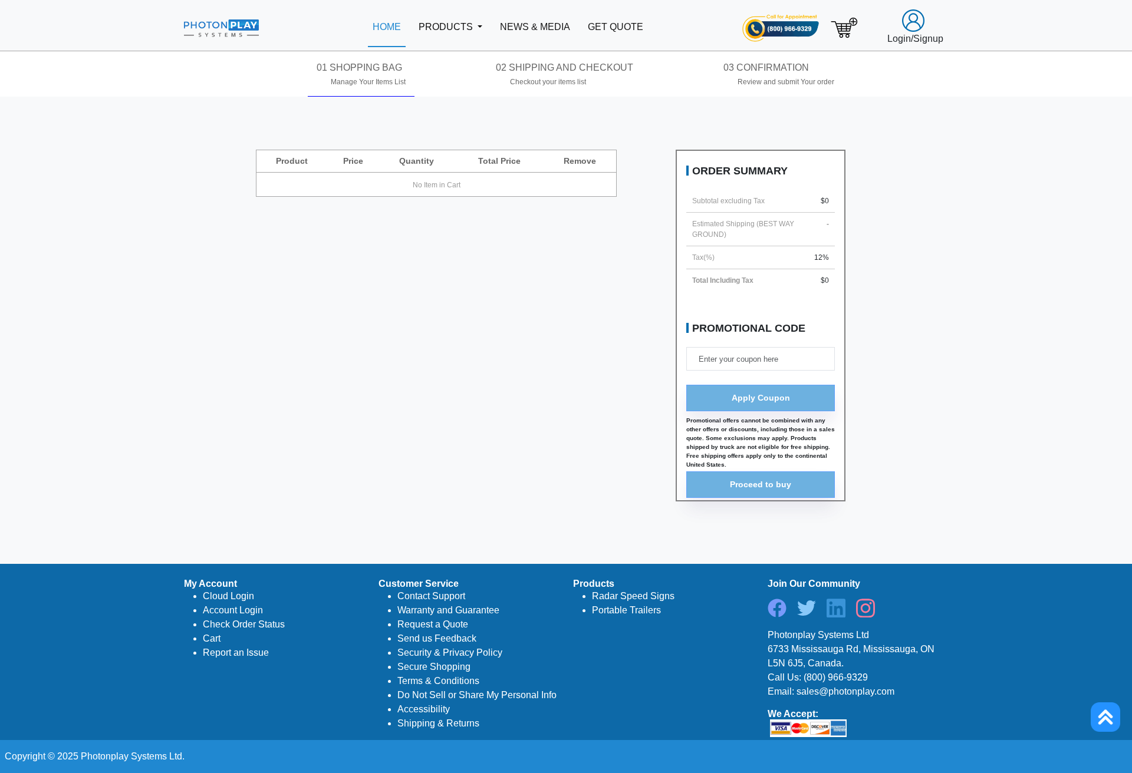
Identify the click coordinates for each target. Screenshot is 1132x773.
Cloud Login (228, 596)
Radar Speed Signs (633, 596)
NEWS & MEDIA (535, 27)
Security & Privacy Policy (449, 653)
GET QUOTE (615, 27)
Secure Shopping (433, 667)
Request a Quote (432, 624)
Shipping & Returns (438, 723)
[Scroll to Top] (1105, 717)
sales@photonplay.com (845, 691)
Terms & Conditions (438, 681)
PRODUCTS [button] (447, 27)
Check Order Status (244, 624)
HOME (387, 27)
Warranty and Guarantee (448, 610)
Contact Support (431, 596)
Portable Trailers (626, 610)
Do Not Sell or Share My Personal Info (477, 695)
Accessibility (423, 709)
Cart (212, 638)
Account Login (233, 610)
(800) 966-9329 (836, 677)
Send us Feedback (436, 638)
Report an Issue (236, 653)
